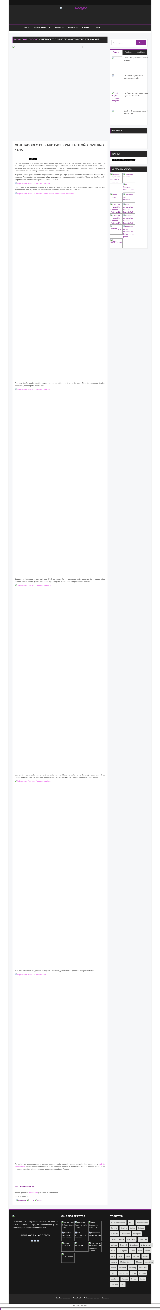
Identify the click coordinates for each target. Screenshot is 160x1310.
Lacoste (136, 1256)
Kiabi (128, 1256)
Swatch (134, 1279)
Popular (116, 52)
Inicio (16, 27)
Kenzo (120, 1256)
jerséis (147, 1251)
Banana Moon (142, 1222)
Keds (113, 1256)
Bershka (114, 1228)
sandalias (114, 1279)
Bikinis (85, 27)
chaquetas (131, 1239)
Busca (141, 43)
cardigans (137, 1234)
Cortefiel (123, 1245)
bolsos (132, 1228)
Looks (97, 27)
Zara (122, 1285)
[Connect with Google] (31, 1200)
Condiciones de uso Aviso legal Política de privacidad (77, 1298)
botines (141, 1228)
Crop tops (134, 1245)
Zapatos (59, 27)
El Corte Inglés (146, 1245)
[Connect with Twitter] (38, 1200)
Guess (132, 1251)
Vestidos (73, 27)
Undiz (142, 1279)
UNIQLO (114, 1285)
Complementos (42, 27)
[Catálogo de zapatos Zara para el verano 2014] (117, 115)
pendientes (123, 1273)
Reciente (128, 52)
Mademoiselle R (126, 1262)
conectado (33, 1192)
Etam (113, 1251)
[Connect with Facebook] (21, 1200)
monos (113, 1268)
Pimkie (133, 1273)
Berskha (123, 1228)
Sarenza (125, 1279)
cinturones (143, 1239)
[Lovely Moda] (80, 15)
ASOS (131, 1222)
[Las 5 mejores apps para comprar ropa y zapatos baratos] (117, 101)
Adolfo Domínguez (118, 1222)
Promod (142, 1273)
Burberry (114, 1234)
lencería (114, 1262)
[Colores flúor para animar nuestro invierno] (117, 61)
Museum (122, 1268)
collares (114, 1245)
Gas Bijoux (122, 1251)
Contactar (105, 1298)
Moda (27, 27)
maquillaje (149, 1262)
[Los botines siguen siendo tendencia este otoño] (117, 79)
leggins (145, 1256)
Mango (139, 1262)
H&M (140, 1251)
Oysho (113, 1273)
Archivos (141, 52)
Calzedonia (125, 1234)
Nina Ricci (143, 1268)
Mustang (132, 1268)
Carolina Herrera (117, 1239)
